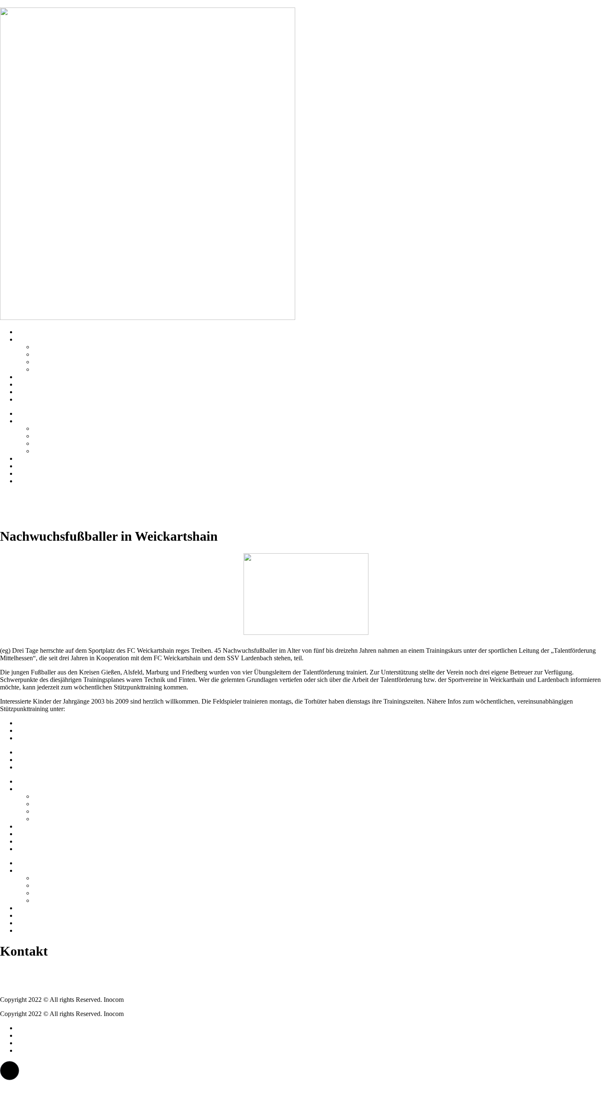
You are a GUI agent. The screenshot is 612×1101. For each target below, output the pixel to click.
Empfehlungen (36, 384)
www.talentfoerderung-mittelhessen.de (117, 708)
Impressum (31, 723)
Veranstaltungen (38, 399)
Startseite (28, 331)
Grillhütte (45, 361)
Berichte (28, 391)
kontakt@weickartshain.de (35, 985)
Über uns (29, 339)
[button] (9, 1070)
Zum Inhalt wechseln (27, 3)
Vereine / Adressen (57, 346)
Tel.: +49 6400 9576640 (32, 971)
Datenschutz (33, 730)
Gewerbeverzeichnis (60, 369)
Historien (29, 376)
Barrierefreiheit (36, 737)
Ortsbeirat (46, 354)
